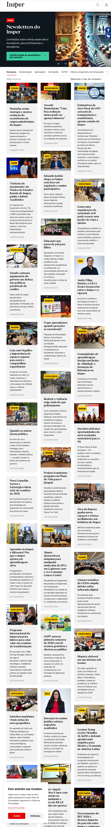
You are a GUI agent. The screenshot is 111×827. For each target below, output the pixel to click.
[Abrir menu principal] (106, 5)
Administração (25, 72)
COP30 (64, 72)
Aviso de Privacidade (16, 808)
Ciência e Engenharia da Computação (87, 72)
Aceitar (16, 816)
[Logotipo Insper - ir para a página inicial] (15, 5)
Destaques (11, 72)
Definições (35, 816)
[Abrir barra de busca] (97, 5)
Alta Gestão (53, 72)
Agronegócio (40, 72)
